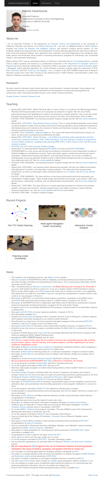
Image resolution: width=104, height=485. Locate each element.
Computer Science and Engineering (65, 44)
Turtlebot (71, 172)
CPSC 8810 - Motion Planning (34, 137)
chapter (54, 461)
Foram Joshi (43, 333)
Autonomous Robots (78, 402)
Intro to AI (24, 146)
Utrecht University (85, 66)
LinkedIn (23, 96)
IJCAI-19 (41, 379)
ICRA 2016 (51, 456)
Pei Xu (24, 307)
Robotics (94, 46)
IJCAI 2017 (42, 439)
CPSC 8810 (51, 149)
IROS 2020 (27, 352)
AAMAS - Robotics (27, 409)
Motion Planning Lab (47, 46)
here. (32, 432)
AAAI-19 (41, 389)
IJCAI (76, 451)
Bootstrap (56, 475)
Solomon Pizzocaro (55, 377)
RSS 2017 (84, 421)
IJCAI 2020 (42, 363)
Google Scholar (12, 96)
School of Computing (74, 61)
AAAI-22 (72, 328)
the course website (87, 119)
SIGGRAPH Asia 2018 (32, 382)
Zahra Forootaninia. (35, 423)
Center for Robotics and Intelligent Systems (37, 48)
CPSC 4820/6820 (77, 149)
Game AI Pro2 (24, 461)
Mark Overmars (12, 70)
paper (17, 298)
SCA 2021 (27, 326)
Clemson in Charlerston (42, 287)
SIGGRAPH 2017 (77, 430)
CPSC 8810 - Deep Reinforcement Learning (39, 123)
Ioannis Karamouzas (18, 3)
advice (19, 437)
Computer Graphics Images (43, 146)
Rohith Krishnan (36, 377)
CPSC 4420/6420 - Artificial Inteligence (35, 132)
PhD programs (45, 291)
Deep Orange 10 (22, 372)
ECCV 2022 (27, 312)
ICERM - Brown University (33, 428)
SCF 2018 (27, 395)
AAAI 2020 (42, 365)
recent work (92, 368)
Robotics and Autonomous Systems (37, 347)
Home (35, 3)
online (59, 400)
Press (57, 3)
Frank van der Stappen (37, 70)
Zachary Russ (26, 317)
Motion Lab (52, 277)
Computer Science (59, 416)
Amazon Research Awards (41, 358)
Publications (46, 3)
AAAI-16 (80, 458)
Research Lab (34, 96)
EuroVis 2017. (55, 435)
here (59, 190)
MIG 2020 (15, 340)
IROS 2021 (88, 321)
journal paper (20, 280)
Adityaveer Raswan (21, 377)
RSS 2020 (27, 354)
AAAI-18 (41, 414)
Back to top (93, 475)
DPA (34, 446)
